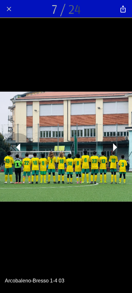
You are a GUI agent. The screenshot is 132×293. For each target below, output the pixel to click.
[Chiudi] (9, 9)
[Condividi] (123, 9)
